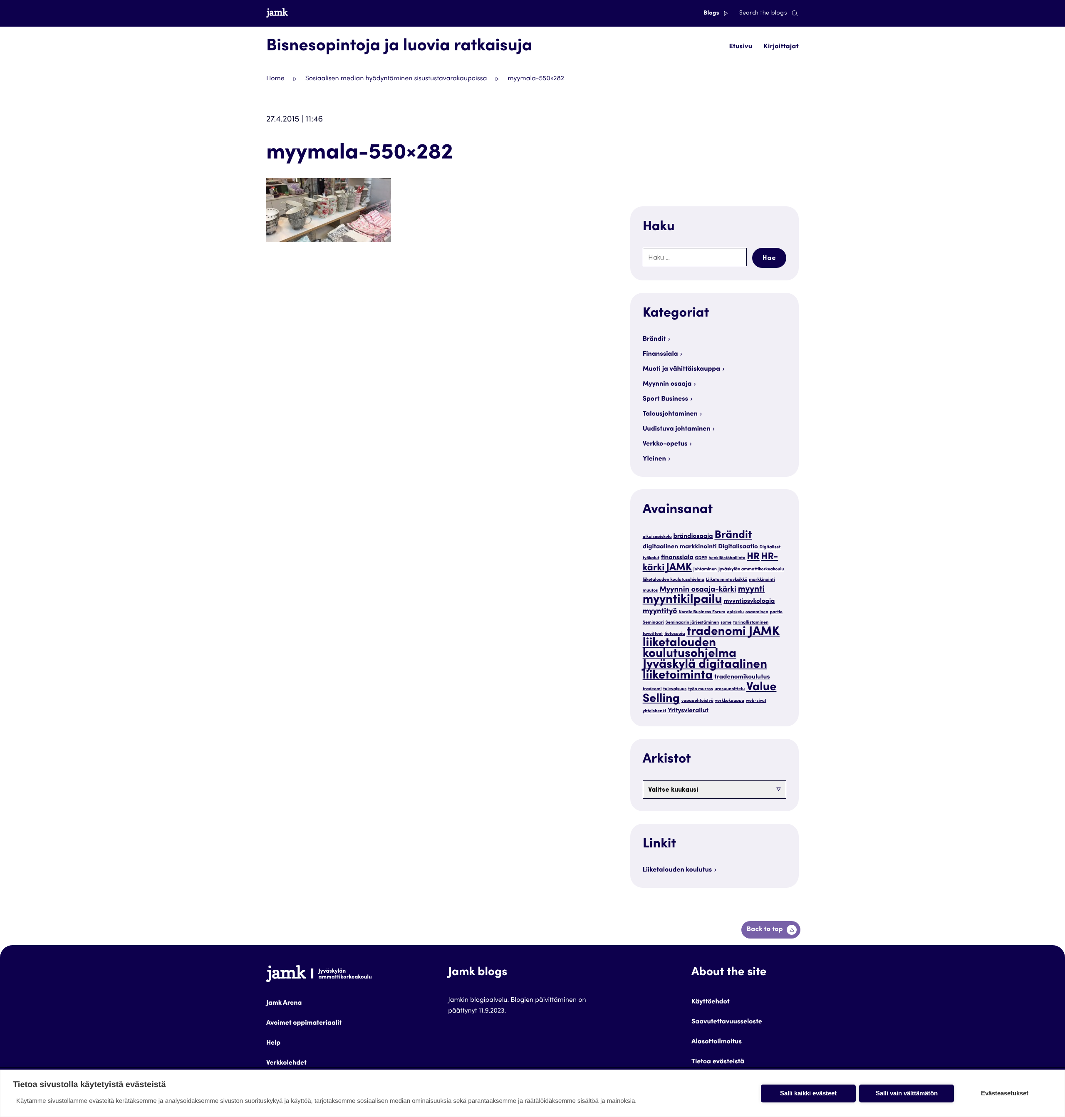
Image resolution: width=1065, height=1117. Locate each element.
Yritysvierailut (688, 711)
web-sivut (756, 700)
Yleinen (654, 459)
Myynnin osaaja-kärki (697, 590)
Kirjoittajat (781, 47)
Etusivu (740, 47)
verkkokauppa (730, 700)
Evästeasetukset (1004, 1093)
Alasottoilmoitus (716, 1042)
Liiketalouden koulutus (677, 870)
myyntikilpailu (682, 600)
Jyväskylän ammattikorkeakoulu (751, 569)
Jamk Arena (284, 1003)
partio (776, 612)
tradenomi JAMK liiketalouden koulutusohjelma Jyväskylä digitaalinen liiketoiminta (711, 654)
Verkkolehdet (286, 1063)
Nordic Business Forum (702, 612)
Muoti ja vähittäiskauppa (681, 369)
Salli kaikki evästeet (808, 1093)
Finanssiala (660, 354)
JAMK (679, 568)
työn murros (700, 689)
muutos (650, 590)
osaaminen (757, 612)
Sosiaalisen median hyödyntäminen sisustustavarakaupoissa (396, 79)
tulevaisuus (674, 689)
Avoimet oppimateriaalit (304, 1023)
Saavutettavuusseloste (726, 1022)
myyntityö (660, 612)
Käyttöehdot (710, 1002)
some (726, 622)
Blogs (712, 13)
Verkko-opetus (665, 444)
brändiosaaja (693, 537)
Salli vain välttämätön (907, 1093)
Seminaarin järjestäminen (692, 622)
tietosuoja (674, 634)
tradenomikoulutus (742, 677)
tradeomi (652, 689)
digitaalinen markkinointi (680, 547)
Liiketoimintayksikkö (726, 579)
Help (273, 1043)
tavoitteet (653, 634)
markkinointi (762, 579)
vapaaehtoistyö (697, 700)
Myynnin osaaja (667, 384)
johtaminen (705, 569)
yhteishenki (654, 711)
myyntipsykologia (749, 602)
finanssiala (677, 558)
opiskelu (735, 612)
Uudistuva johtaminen (677, 429)
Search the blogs (763, 13)
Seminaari (653, 622)
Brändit (654, 339)
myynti (751, 589)
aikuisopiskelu (657, 537)
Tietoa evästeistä (717, 1062)
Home (275, 79)
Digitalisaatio (738, 547)
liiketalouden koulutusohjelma (674, 579)
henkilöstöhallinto (726, 558)
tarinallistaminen (750, 622)
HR (753, 557)
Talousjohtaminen (670, 414)
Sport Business (665, 399)
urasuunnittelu (729, 689)
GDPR (701, 558)
